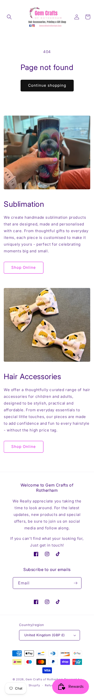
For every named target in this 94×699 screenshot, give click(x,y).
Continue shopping (47, 85)
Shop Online (23, 267)
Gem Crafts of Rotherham (44, 679)
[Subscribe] (75, 583)
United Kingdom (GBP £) (44, 635)
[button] (9, 16)
